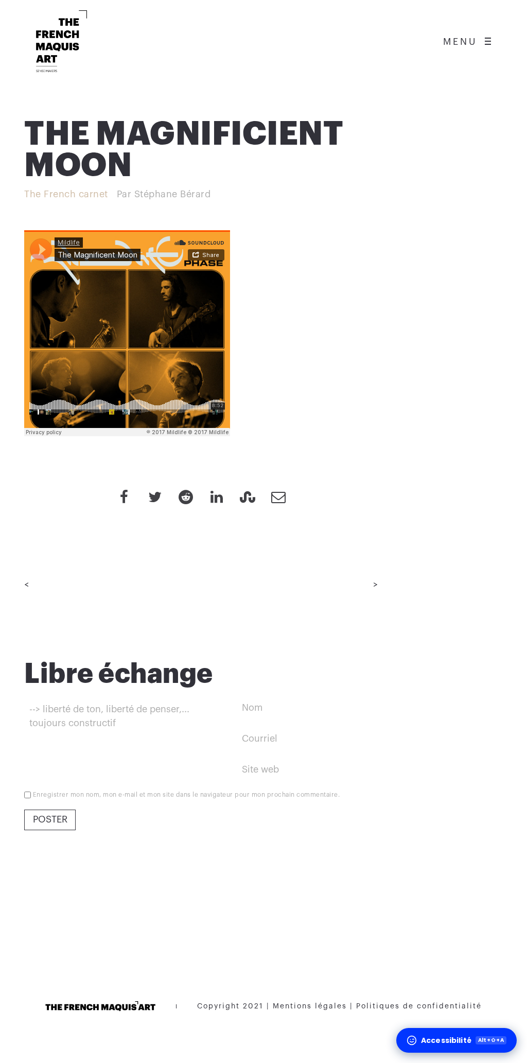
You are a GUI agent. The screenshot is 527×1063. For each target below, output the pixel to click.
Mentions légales (310, 1006)
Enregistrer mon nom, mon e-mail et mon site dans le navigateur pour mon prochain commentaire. (186, 795)
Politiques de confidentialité (419, 1006)
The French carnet (66, 194)
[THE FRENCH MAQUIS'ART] (61, 41)
